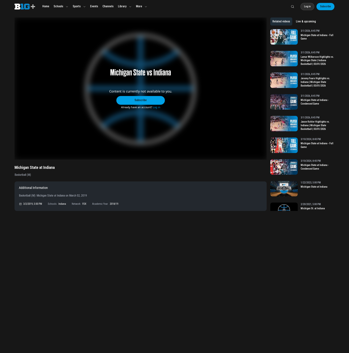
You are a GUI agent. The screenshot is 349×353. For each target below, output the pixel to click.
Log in (156, 107)
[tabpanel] (302, 120)
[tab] (281, 21)
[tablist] (294, 21)
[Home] (25, 6)
